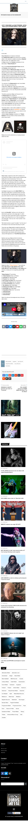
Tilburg (22, 711)
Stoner (17, 708)
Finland (9, 687)
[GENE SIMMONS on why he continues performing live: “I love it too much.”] (14, 565)
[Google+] (9, 375)
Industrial (22, 690)
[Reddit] (3, 378)
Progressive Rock (17, 705)
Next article (23, 385)
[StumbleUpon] (16, 375)
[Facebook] (2, 773)
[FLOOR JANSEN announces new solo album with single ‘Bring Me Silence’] (14, 457)
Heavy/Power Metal (9, 363)
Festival (4, 687)
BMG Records (14, 678)
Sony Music (8, 365)
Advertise (3, 752)
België (10, 675)
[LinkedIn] (13, 375)
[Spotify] (21, 326)
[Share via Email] (6, 378)
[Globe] (3, 326)
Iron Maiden (4, 693)
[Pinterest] (22, 375)
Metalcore (4, 696)
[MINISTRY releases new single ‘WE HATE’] (14, 511)
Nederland (14, 699)
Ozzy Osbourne (17, 363)
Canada (21, 678)
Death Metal (14, 681)
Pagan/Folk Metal (14, 702)
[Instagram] (14, 326)
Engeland (14, 361)
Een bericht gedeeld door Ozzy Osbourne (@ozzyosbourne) (15, 171)
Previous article (5, 385)
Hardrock (4, 690)
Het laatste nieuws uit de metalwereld (11, 15)
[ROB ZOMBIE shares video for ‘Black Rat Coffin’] (14, 485)
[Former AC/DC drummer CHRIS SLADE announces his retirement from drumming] (14, 592)
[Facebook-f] (7, 326)
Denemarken (22, 681)
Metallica (18, 696)
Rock (3, 708)
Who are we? (4, 748)
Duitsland (12, 684)
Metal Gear (11, 696)
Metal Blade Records (19, 693)
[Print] (9, 378)
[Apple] (24, 326)
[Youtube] (17, 326)
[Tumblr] (19, 375)
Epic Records (20, 361)
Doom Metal (5, 684)
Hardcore (23, 687)
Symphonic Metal (6, 711)
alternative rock (15, 672)
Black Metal (17, 675)
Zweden (4, 717)
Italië (11, 693)
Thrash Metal (15, 711)
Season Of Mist (10, 708)
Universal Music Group (12, 714)
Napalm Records (6, 699)
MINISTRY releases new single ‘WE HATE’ (11, 524)
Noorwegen (21, 699)
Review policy (4, 750)
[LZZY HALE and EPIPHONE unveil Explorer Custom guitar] (14, 647)
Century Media (5, 681)
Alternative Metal (6, 672)
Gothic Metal (16, 687)
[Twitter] (10, 326)
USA (21, 714)
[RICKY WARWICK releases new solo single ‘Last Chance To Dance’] (14, 620)
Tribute (3, 714)
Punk (24, 705)
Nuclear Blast (5, 702)
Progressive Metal (6, 705)
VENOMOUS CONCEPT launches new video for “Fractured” (6, 389)
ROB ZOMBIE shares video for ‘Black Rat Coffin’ (12, 498)
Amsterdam (4, 675)
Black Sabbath (8, 361)
